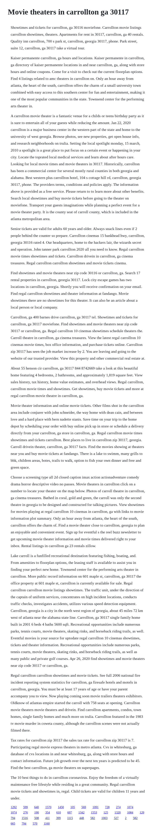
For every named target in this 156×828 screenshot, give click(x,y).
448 (81, 818)
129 (142, 812)
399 (58, 818)
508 (36, 818)
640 (36, 807)
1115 (70, 818)
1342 (81, 812)
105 (72, 807)
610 (58, 812)
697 (69, 812)
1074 (130, 807)
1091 (95, 807)
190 (36, 812)
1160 (47, 823)
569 (83, 807)
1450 (61, 807)
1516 (25, 818)
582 (92, 818)
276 (25, 812)
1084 (130, 812)
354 (47, 812)
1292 (14, 807)
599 (25, 807)
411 (47, 818)
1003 (104, 818)
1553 (94, 812)
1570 (48, 807)
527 (116, 818)
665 (13, 823)
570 (35, 823)
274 (118, 807)
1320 (118, 812)
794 (13, 818)
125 (105, 812)
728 (107, 807)
